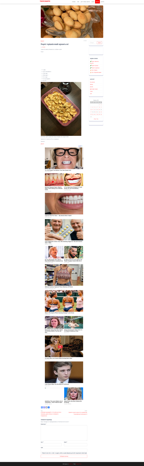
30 (101, 114)
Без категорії (92, 82)
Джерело (42, 144)
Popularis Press (78, 464)
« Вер (95, 119)
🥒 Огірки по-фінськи (94, 65)
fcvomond (43, 47)
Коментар (43, 424)
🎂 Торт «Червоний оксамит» (95, 72)
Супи (78, 1)
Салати (92, 1)
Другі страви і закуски (85, 1)
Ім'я (42, 442)
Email (65, 442)
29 (99, 114)
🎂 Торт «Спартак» (93, 70)
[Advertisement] (64, 61)
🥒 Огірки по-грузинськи (94, 68)
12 (94, 109)
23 (101, 112)
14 (97, 109)
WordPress (71, 464)
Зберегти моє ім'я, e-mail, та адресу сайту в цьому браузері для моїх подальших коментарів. (64, 453)
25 (92, 114)
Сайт (42, 447)
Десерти (102, 1)
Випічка (97, 1)
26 (94, 114)
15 (99, 109)
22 (99, 112)
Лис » (98, 119)
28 (97, 114)
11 (92, 109)
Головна (73, 1)
